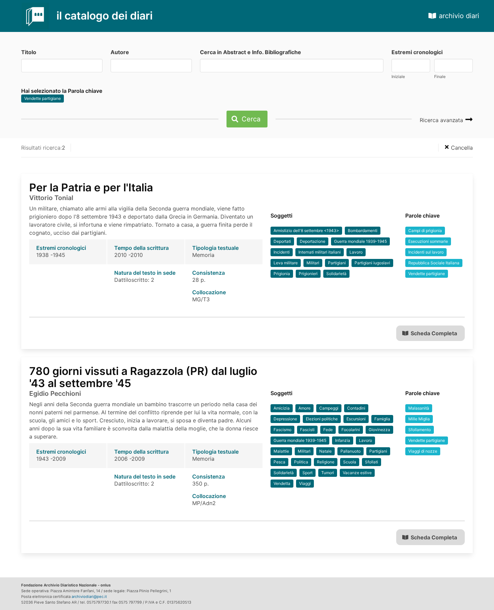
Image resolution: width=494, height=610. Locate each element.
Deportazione (312, 241)
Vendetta (282, 483)
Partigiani (337, 262)
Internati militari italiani (319, 252)
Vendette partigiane (42, 98)
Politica (301, 461)
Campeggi (328, 408)
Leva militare (286, 262)
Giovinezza (379, 429)
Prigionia (282, 273)
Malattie (281, 451)
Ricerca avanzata (442, 120)
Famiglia (382, 418)
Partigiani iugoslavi (372, 262)
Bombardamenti (362, 230)
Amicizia (282, 408)
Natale (325, 451)
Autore (120, 52)
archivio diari (459, 16)
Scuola (349, 461)
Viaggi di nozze (422, 451)
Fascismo (282, 429)
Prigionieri (308, 273)
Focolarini (350, 429)
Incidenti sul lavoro (426, 252)
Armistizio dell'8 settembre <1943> (306, 230)
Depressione (285, 418)
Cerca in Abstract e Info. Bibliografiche (250, 52)
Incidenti (282, 252)
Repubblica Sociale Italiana (433, 262)
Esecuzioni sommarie (428, 241)
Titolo (28, 52)
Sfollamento (419, 429)
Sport (307, 472)
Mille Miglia (419, 418)
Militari (312, 262)
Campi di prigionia (425, 230)
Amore (304, 408)
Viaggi (305, 483)
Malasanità (418, 408)
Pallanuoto (350, 451)
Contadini (356, 408)
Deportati (282, 241)
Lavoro (356, 252)
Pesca (279, 461)
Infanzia (342, 440)
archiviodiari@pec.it (89, 596)
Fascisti (307, 429)
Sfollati (371, 461)
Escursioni (356, 418)
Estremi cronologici (417, 52)
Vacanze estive (357, 472)
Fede (328, 429)
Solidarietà (336, 273)
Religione (325, 461)
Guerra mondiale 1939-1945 (360, 241)
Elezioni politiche (322, 418)
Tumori (327, 472)
